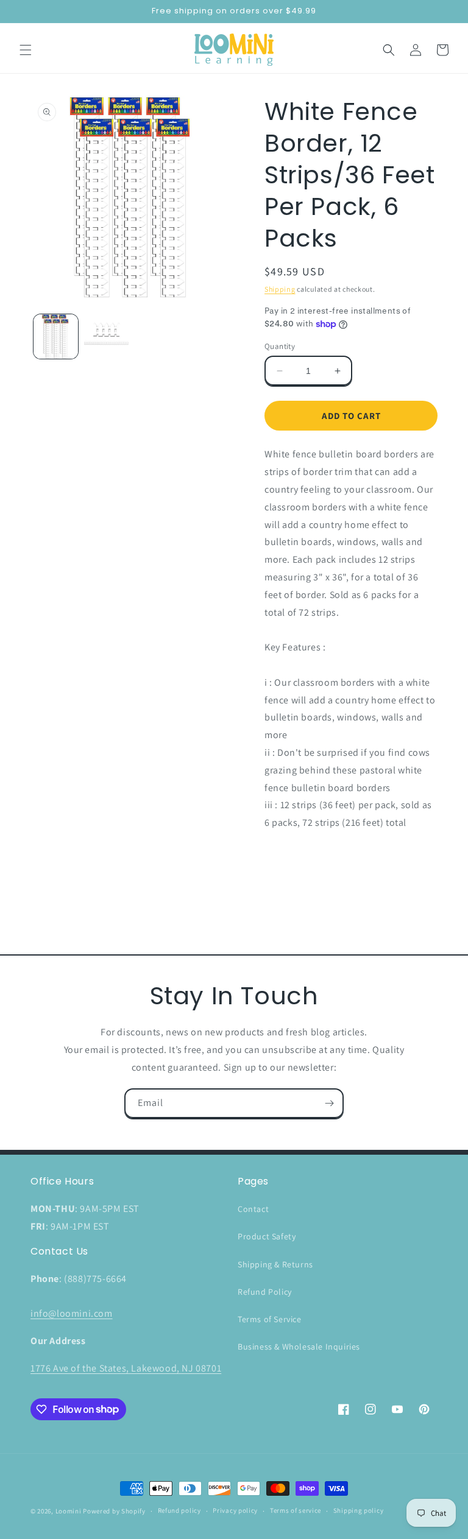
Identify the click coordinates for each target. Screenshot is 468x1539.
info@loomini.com (71, 1313)
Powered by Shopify (114, 1511)
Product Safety (267, 1236)
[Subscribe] (329, 1103)
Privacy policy (235, 1510)
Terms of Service (270, 1319)
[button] (25, 50)
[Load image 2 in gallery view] (106, 336)
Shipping (280, 289)
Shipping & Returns (275, 1264)
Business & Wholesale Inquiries (299, 1346)
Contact (253, 1208)
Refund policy (179, 1510)
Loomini (68, 1511)
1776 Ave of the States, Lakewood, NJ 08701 (125, 1368)
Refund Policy (265, 1291)
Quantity (279, 346)
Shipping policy (358, 1510)
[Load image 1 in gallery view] (56, 336)
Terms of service (295, 1510)
